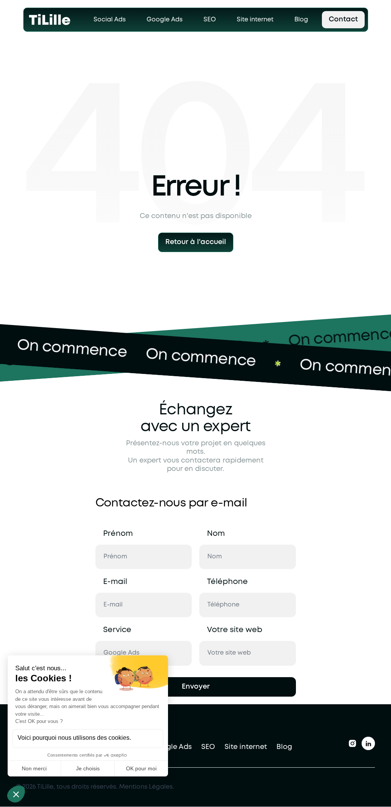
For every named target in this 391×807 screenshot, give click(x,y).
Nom (216, 533)
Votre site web (234, 630)
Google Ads (172, 747)
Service (117, 630)
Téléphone (227, 581)
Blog (284, 747)
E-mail (115, 581)
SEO (208, 747)
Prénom (118, 533)
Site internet (246, 747)
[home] (50, 19)
